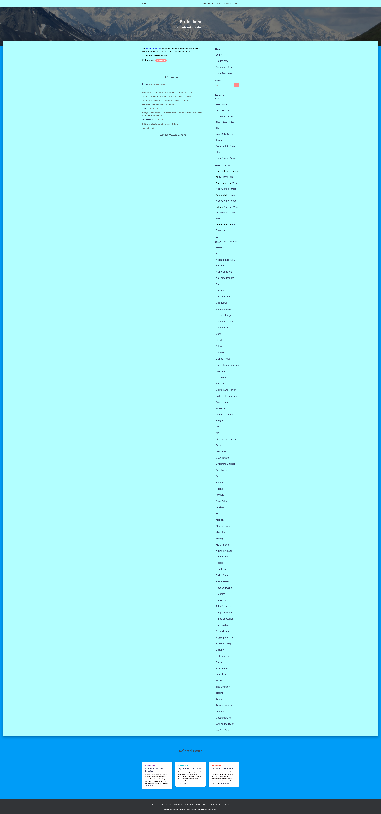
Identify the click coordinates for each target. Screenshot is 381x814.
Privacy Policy (201, 804)
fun (217, 432)
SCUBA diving (223, 643)
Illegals (219, 488)
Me (217, 513)
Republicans (222, 631)
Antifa (219, 284)
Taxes (219, 680)
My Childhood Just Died (189, 768)
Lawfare (220, 507)
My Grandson (223, 544)
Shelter (219, 662)
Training (220, 699)
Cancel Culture (223, 309)
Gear (218, 445)
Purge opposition (224, 618)
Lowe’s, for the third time (223, 768)
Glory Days (222, 451)
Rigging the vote (224, 637)
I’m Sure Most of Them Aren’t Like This (225, 122)
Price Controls (223, 606)
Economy (221, 377)
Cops (218, 334)
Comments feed (224, 67)
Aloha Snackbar (224, 271)
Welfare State (223, 730)
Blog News (221, 302)
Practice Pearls (224, 587)
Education (221, 383)
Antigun (220, 290)
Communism (222, 327)
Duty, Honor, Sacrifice (227, 365)
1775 (218, 253)
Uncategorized (161, 60)
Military (219, 538)
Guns (219, 476)
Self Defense (222, 656)
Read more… (150, 785)
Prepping (220, 594)
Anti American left (225, 278)
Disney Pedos (223, 358)
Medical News (223, 526)
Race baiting (222, 625)
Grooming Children (226, 464)
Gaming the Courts (226, 439)
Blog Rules (228, 3)
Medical (220, 520)
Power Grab (222, 581)
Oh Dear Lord (223, 110)
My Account (189, 804)
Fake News (222, 402)
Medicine (220, 532)
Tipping (219, 692)
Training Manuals (208, 3)
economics (221, 371)
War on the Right (225, 724)
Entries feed (222, 61)
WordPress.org (224, 73)
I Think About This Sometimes (154, 769)
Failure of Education (226, 396)
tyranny (220, 711)
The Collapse (223, 686)
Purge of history (224, 612)
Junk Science (223, 501)
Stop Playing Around (226, 158)
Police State (222, 575)
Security (220, 649)
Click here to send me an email (224, 99)
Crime (219, 346)
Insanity (220, 495)
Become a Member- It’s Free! (161, 804)
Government (222, 457)
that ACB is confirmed (154, 49)
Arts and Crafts (224, 296)
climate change (224, 315)
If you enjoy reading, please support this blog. (226, 241)
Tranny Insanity (224, 705)
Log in (219, 54)
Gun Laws (221, 470)
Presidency (222, 600)
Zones (219, 3)
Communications (224, 321)
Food (218, 426)
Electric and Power (226, 389)
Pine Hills (221, 569)
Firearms (220, 408)
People (219, 562)
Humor (219, 482)
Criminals (221, 352)
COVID (219, 340)
